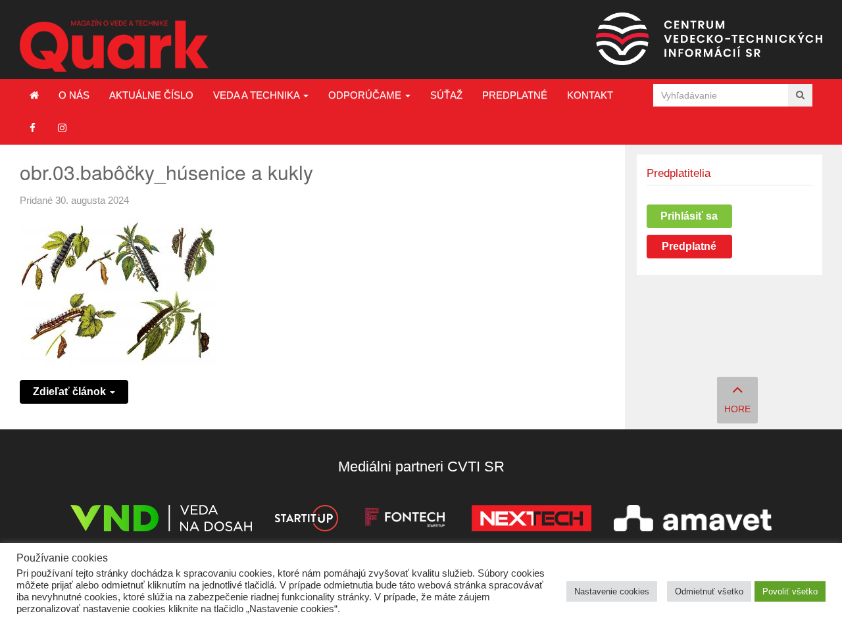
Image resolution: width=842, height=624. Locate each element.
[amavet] (693, 520)
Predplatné (514, 95)
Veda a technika (257, 95)
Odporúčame (366, 95)
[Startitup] (305, 520)
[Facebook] (32, 127)
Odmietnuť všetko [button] (709, 591)
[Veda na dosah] (161, 520)
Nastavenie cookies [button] (611, 591)
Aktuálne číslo (151, 95)
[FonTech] (404, 520)
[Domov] (34, 95)
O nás (74, 95)
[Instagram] (62, 127)
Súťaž (446, 95)
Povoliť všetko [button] (790, 591)
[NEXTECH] (531, 520)
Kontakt (590, 95)
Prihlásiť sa (689, 216)
